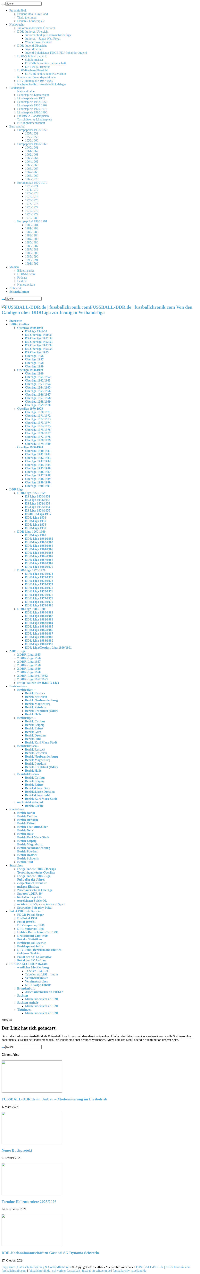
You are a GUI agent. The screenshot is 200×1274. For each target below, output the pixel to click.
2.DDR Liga (17, 651)
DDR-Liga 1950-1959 (31, 493)
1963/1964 (31, 158)
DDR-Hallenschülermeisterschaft (45, 63)
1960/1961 (31, 147)
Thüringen (24, 1009)
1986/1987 (31, 246)
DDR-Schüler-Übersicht (32, 56)
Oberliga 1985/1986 (38, 468)
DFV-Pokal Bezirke (37, 66)
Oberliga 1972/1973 (38, 419)
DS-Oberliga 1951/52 (39, 338)
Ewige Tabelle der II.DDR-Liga (38, 682)
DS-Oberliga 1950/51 (39, 334)
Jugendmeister (34, 49)
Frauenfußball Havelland (32, 14)
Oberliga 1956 (34, 356)
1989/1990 (31, 256)
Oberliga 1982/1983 (38, 457)
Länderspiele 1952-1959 (32, 101)
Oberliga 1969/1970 (38, 405)
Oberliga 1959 (34, 366)
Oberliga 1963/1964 (38, 384)
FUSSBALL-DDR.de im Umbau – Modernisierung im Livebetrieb (54, 1099)
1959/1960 (31, 140)
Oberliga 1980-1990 (30, 447)
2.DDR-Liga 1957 (29, 661)
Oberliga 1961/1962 (38, 377)
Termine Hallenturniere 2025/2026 (29, 1202)
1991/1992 (31, 263)
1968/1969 (31, 175)
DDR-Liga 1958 (35, 524)
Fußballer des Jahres (31, 879)
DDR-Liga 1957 (35, 521)
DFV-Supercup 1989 (31, 925)
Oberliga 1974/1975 (38, 426)
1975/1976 (31, 203)
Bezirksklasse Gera (37, 788)
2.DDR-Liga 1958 (29, 665)
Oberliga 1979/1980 (38, 443)
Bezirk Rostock (35, 693)
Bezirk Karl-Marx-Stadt (41, 742)
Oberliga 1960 (34, 373)
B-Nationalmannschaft (31, 123)
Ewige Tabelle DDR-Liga (34, 876)
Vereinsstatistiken (36, 981)
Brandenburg (26, 988)
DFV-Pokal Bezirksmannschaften (39, 949)
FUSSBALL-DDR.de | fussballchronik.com (163, 1267)
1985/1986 (31, 242)
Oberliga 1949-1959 (30, 327)
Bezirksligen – (26, 689)
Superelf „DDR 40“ (30, 893)
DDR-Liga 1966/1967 (39, 556)
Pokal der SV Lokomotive (34, 956)
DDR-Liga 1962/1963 (39, 542)
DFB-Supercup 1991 (31, 928)
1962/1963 (31, 154)
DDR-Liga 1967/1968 (39, 559)
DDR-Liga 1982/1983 (39, 619)
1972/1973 (31, 193)
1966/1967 (31, 168)
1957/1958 (31, 133)
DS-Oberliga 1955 (37, 352)
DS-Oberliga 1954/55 (39, 348)
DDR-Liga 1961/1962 (39, 538)
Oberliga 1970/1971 (38, 412)
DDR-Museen (26, 274)
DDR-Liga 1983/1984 (39, 623)
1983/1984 (31, 235)
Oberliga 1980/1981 (38, 450)
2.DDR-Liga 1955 (29, 654)
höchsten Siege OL (29, 897)
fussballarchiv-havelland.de (129, 1270)
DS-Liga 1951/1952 (37, 500)
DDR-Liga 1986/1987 (39, 633)
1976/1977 (31, 207)
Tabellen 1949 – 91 (37, 971)
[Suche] (3, 4)
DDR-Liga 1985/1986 (39, 630)
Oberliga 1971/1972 (38, 415)
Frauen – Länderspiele (31, 21)
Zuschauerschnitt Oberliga (35, 890)
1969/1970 (31, 179)
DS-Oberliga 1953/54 (39, 345)
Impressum (8, 1267)
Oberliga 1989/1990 (38, 482)
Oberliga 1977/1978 (38, 436)
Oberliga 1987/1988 (38, 475)
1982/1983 (31, 232)
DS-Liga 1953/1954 (37, 507)
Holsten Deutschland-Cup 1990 (37, 932)
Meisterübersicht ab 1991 (41, 999)
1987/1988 (31, 249)
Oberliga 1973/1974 (38, 422)
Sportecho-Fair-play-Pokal (34, 907)
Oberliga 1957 (34, 359)
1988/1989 (31, 253)
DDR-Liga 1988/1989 (39, 640)
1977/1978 (31, 210)
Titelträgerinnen (27, 17)
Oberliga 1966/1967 (38, 394)
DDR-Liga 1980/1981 (39, 612)
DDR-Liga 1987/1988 (39, 637)
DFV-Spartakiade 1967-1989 (35, 80)
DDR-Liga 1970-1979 (31, 570)
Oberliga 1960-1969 (30, 370)
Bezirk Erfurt (34, 728)
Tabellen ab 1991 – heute (41, 974)
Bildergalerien (26, 270)
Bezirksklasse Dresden (40, 791)
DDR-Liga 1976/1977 (39, 594)
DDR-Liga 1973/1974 (39, 584)
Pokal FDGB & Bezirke (25, 911)
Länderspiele (17, 87)
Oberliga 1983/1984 (38, 461)
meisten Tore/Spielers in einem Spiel (40, 904)
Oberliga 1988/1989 (38, 479)
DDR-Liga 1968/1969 (39, 563)
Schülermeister (34, 59)
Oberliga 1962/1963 (38, 380)
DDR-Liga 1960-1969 (31, 531)
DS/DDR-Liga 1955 (38, 514)
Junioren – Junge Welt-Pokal (42, 38)
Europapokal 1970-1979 (32, 182)
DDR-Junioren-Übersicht (32, 31)
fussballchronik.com (14, 1270)
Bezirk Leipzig (34, 725)
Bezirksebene (18, 686)
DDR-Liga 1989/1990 (39, 644)
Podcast (22, 277)
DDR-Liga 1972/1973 (39, 580)
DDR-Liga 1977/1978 (39, 598)
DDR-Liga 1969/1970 (39, 566)
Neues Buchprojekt (17, 1150)
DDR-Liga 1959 (35, 528)
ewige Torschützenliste (32, 883)
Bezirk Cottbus (35, 721)
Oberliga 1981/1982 (38, 454)
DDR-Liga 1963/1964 (39, 545)
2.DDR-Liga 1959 (29, 668)
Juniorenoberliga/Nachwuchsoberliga (48, 35)
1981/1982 (31, 228)
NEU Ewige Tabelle (38, 985)
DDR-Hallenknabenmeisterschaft (45, 73)
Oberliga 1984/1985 (38, 464)
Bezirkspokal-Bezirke (31, 942)
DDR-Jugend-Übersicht (32, 45)
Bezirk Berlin (34, 805)
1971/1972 (31, 189)
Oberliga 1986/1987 (38, 471)
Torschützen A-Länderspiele (34, 119)
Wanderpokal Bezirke (38, 42)
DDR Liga (16, 489)
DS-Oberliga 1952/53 (39, 341)
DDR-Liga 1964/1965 (39, 549)
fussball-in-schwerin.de (96, 1270)
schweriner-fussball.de (66, 1270)
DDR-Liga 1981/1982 (39, 616)
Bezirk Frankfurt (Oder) (41, 710)
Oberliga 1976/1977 (38, 433)
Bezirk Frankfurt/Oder (32, 826)
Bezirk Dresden (35, 735)
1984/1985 (31, 239)
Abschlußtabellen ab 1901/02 (44, 992)
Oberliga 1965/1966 (38, 391)
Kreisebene (16, 809)
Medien (14, 267)
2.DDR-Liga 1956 (29, 658)
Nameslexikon (26, 284)
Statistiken (16, 865)
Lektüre (22, 281)
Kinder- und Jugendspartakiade (36, 77)
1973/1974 (31, 196)
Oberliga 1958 (34, 363)
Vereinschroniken (36, 978)
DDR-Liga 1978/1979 (39, 602)
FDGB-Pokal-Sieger (30, 914)
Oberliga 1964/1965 (38, 387)
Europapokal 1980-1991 (32, 221)
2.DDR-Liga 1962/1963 (32, 679)
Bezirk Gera (33, 732)
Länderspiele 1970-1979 (32, 109)
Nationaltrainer (26, 91)
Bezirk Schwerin (36, 696)
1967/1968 (31, 172)
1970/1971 (31, 186)
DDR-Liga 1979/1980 (39, 605)
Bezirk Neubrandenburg (41, 700)
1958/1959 (31, 137)
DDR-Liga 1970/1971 (39, 573)
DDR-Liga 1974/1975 (39, 587)
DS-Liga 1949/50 (36, 331)
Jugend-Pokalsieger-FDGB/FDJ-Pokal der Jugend (56, 52)
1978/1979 (31, 214)
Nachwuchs (16, 24)
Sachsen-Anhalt (27, 1002)
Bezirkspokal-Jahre (30, 946)
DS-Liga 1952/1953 (37, 503)
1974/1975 (31, 200)
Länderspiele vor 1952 (31, 98)
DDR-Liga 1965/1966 (39, 552)
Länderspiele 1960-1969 (32, 105)
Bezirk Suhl (33, 739)
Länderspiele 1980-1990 (32, 112)
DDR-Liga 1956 (35, 517)
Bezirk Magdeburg (37, 703)
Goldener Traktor (29, 953)
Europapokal (17, 126)
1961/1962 (31, 151)
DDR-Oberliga (19, 324)
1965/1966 (31, 165)
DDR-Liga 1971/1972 (39, 577)
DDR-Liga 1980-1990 (31, 609)
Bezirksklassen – (28, 746)
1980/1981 (31, 224)
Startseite (15, 320)
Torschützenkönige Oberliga (36, 872)
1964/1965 (31, 161)
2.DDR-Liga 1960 (29, 672)
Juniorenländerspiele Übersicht (36, 28)
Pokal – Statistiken (29, 939)
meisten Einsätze (28, 886)
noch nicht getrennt (30, 802)
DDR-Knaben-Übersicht (32, 70)
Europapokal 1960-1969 (32, 144)
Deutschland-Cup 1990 (32, 935)
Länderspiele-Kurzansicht (33, 94)
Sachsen (22, 995)
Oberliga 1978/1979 (38, 440)
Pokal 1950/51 (26, 921)
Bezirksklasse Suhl (37, 795)
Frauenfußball (18, 10)
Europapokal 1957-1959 (32, 130)
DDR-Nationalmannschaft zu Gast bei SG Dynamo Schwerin (50, 1253)
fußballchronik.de (39, 1270)
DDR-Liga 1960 (35, 535)
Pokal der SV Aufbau (31, 960)
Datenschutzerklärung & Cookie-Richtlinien (44, 1267)
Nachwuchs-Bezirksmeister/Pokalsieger (41, 84)
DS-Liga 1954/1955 (37, 510)
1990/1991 (31, 260)
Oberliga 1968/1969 (38, 401)
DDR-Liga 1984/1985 (39, 626)
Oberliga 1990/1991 (38, 486)
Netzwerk (15, 288)
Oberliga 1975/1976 (38, 429)
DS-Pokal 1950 (27, 918)
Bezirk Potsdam (35, 707)
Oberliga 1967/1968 (38, 398)
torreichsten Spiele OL (32, 900)
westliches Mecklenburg (33, 967)
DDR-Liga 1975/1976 (39, 591)
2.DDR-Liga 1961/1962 (32, 675)
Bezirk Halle (33, 714)
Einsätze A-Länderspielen (33, 116)
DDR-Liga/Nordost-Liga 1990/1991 (48, 647)
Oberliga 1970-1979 (30, 408)
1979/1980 (31, 217)
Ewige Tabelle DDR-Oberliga (36, 869)
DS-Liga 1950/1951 (37, 496)
